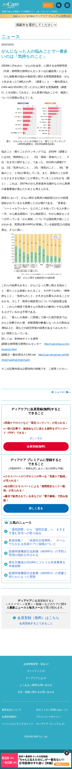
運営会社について (11, 709)
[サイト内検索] (59, 5)
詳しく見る (36, 438)
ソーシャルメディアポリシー (18, 724)
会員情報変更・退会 (34, 664)
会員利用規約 (9, 716)
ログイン (48, 5)
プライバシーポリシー (48, 716)
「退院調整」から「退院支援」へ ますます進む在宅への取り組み (37, 531)
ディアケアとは (34, 678)
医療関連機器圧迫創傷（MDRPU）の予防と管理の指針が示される (38, 553)
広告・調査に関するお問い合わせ (36, 692)
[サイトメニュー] (67, 5)
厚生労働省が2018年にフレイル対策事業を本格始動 (37, 564)
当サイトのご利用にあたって (52, 709)
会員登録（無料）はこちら (38, 618)
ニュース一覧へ (63, 392)
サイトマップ (34, 671)
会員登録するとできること (36, 623)
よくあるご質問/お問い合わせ (36, 685)
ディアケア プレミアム (48, 724)
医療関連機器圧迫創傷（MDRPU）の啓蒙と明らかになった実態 (38, 574)
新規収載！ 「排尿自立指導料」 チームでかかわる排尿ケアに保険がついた (37, 542)
